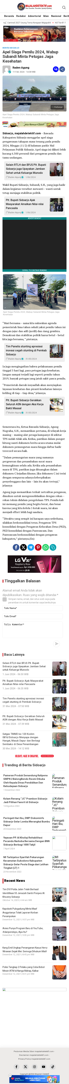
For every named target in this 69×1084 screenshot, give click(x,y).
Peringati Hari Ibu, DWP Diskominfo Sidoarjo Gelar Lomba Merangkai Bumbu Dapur (26, 821)
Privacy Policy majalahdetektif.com (34, 1059)
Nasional (56, 16)
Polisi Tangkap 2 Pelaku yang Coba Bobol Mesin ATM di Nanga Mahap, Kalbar (24, 969)
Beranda (9, 16)
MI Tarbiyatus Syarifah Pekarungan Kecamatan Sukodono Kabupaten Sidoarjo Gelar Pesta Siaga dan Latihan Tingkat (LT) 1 (25, 863)
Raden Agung (21, 68)
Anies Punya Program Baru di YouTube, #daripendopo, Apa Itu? (23, 930)
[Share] (62, 69)
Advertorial (34, 16)
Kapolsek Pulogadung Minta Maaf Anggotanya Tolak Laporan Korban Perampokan (20, 912)
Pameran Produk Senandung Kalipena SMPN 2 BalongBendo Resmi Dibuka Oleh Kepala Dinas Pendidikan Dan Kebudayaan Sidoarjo (25, 781)
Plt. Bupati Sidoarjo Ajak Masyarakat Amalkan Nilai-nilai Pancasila (25, 204)
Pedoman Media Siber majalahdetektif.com (34, 1051)
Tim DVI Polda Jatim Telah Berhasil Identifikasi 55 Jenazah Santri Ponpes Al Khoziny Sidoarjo (24, 893)
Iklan (46, 16)
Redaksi (21, 16)
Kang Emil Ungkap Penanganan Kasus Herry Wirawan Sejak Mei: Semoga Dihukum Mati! (25, 949)
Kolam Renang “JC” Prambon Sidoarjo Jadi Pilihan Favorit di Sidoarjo (25, 800)
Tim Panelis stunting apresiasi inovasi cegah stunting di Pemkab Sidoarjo (26, 350)
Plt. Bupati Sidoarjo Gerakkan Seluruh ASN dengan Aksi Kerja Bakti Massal (25, 404)
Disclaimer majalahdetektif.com (33, 1055)
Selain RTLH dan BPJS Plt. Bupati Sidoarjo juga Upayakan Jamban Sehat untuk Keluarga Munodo (26, 169)
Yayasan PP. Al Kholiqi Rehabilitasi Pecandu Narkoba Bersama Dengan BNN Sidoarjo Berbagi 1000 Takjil (26, 841)
